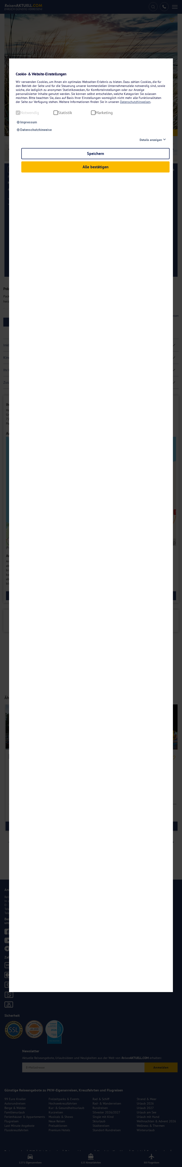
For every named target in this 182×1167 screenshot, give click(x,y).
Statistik (65, 112)
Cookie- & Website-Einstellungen (41, 74)
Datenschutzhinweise (36, 130)
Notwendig (29, 112)
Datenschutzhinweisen (135, 102)
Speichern (95, 153)
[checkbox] (18, 112)
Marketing (104, 112)
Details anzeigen (151, 140)
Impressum (28, 122)
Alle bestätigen (96, 166)
